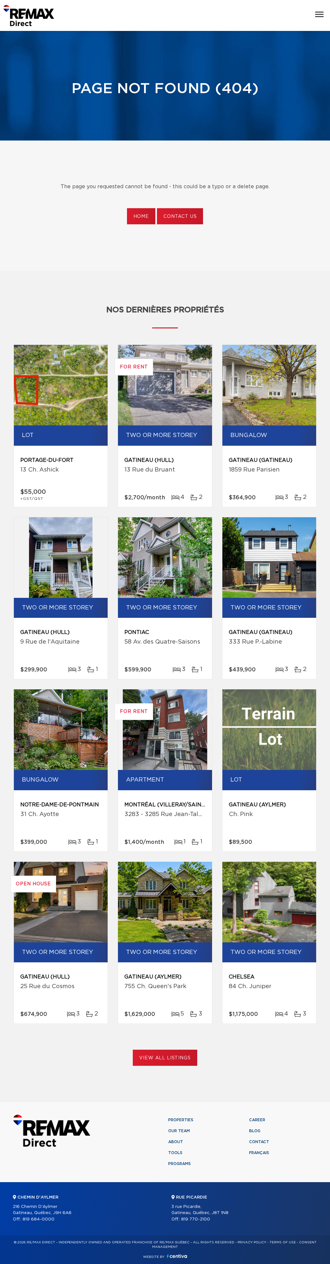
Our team (179, 1131)
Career (257, 1120)
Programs (179, 1164)
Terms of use (282, 1242)
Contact (259, 1142)
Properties (180, 1120)
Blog (254, 1131)
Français (259, 1153)
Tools (175, 1153)
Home (141, 216)
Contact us (180, 216)
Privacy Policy (252, 1242)
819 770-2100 (195, 1219)
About (175, 1142)
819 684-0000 (38, 1219)
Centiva (177, 1256)
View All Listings (164, 1058)
